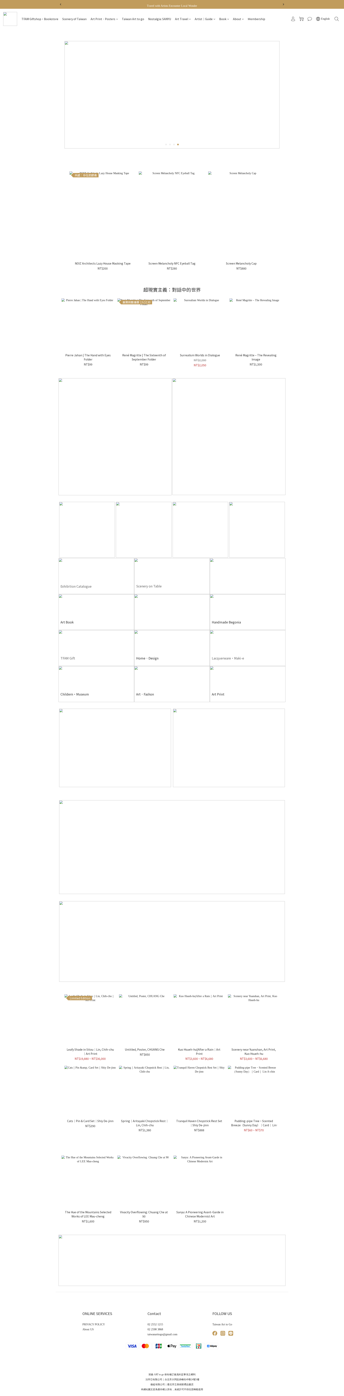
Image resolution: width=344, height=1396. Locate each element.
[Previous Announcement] (60, 4)
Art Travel (181, 19)
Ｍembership (256, 19)
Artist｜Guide (204, 19)
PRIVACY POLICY (93, 1324)
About (237, 19)
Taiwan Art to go (133, 19)
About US (88, 1329)
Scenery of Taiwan (74, 19)
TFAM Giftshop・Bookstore (40, 19)
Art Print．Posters (103, 19)
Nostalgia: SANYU (159, 19)
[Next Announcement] (283, 4)
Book (222, 19)
